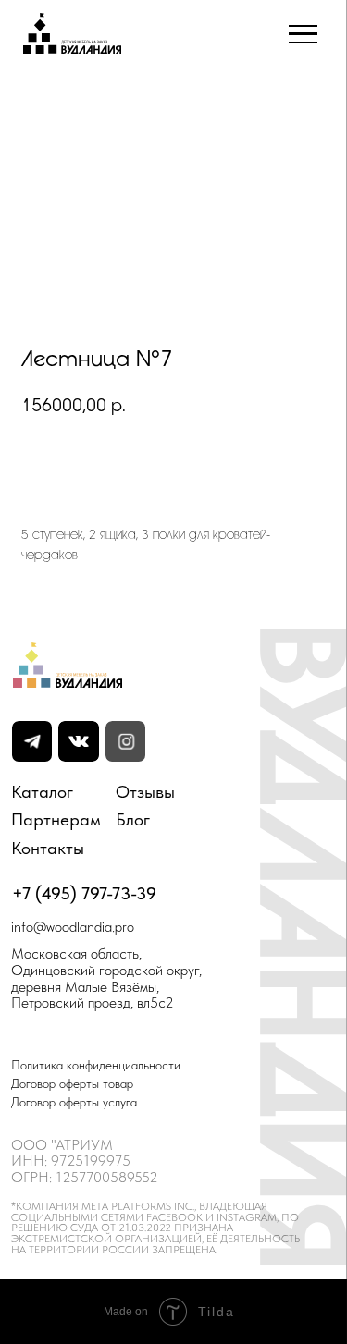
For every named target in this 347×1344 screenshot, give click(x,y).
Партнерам (56, 819)
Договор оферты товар (72, 1084)
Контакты (47, 848)
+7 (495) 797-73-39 (84, 893)
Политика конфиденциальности (95, 1065)
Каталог (42, 791)
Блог (133, 819)
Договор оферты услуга (74, 1102)
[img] (78, 742)
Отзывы (145, 791)
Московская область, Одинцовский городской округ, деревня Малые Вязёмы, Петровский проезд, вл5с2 (106, 977)
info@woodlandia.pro (72, 926)
